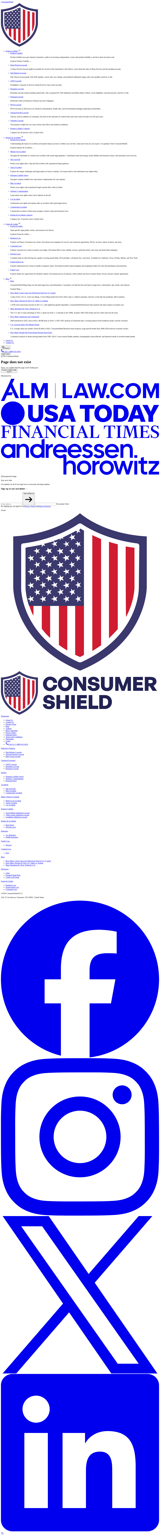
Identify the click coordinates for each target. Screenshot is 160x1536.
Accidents (13, 138)
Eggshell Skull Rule (13, 875)
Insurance (4, 831)
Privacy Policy (30, 506)
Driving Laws (11, 827)
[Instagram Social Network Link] (80, 1215)
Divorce (9, 845)
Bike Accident (11, 791)
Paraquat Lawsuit (12, 769)
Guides (12, 224)
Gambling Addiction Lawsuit (16, 817)
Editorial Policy (11, 735)
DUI (7, 853)
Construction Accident (14, 793)
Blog (7, 279)
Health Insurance (12, 837)
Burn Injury (10, 825)
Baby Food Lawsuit (13, 757)
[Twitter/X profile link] (80, 1373)
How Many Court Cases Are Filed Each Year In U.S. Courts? (28, 861)
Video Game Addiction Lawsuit (17, 815)
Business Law (11, 885)
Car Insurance (11, 835)
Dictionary (5, 869)
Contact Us (10, 343)
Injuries (3, 773)
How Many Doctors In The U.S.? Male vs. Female (24, 863)
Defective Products (8, 748)
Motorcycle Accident (13, 801)
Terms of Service (44, 506)
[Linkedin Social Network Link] (80, 1531)
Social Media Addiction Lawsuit (18, 813)
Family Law (5, 841)
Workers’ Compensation (14, 779)
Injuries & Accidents (17, 140)
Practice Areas (11, 724)
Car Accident (10, 805)
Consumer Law (11, 889)
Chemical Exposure (8, 760)
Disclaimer (10, 739)
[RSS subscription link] (2, 1534)
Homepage (5, 716)
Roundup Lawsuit (12, 767)
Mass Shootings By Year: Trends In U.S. (21, 865)
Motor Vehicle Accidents (10, 797)
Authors (9, 729)
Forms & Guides (16, 226)
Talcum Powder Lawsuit (15, 754)
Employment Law (12, 887)
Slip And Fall (10, 789)
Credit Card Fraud (12, 877)
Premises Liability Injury (15, 777)
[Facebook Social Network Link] (80, 1057)
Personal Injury (11, 781)
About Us (9, 341)
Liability (12, 51)
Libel (7, 873)
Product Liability (16, 53)
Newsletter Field (62, 504)
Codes (8, 741)
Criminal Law (6, 849)
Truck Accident (11, 803)
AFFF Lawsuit (11, 764)
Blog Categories (12, 731)
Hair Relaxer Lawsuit (14, 752)
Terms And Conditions (14, 737)
